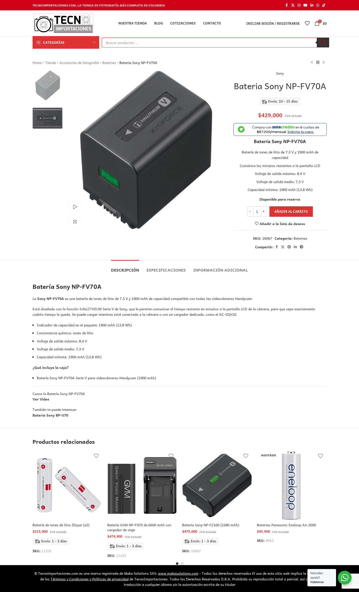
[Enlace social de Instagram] (299, 5)
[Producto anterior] (312, 62)
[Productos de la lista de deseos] (307, 23)
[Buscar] (323, 42)
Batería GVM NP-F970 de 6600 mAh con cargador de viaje (139, 527)
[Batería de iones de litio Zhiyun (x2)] (67, 485)
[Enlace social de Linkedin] (312, 5)
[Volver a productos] (318, 62)
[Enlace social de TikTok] (324, 5)
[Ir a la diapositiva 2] (182, 563)
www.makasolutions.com (178, 573)
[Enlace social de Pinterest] (289, 247)
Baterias (109, 62)
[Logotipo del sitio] (63, 22)
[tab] (125, 267)
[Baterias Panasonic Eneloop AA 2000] (292, 485)
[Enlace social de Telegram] (301, 247)
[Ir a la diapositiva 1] (177, 563)
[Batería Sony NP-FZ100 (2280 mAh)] (217, 485)
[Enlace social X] (293, 5)
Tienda (50, 62)
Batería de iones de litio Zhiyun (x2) (61, 525)
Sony (280, 73)
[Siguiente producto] (324, 62)
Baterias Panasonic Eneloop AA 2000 (286, 525)
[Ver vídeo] (75, 207)
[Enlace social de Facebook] (287, 5)
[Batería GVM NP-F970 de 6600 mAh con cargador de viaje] (142, 485)
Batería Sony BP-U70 (50, 415)
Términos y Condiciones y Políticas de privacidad (90, 579)
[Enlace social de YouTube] (305, 5)
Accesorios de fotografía (79, 62)
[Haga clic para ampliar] (75, 221)
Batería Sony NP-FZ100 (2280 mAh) (210, 525)
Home (37, 62)
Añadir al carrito (291, 211)
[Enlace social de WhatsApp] (318, 5)
